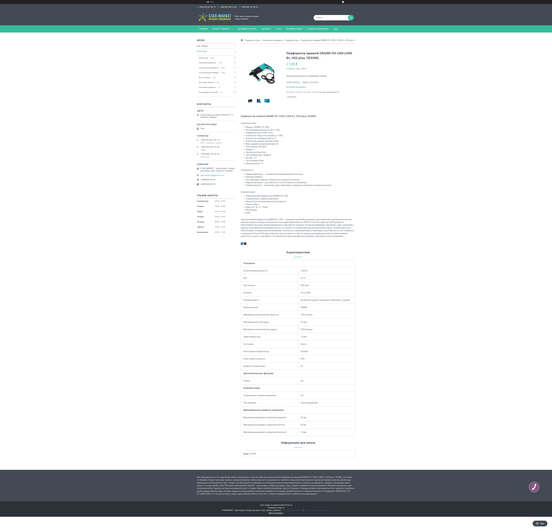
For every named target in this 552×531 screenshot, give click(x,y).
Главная (203, 29)
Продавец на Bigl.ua (276, 508)
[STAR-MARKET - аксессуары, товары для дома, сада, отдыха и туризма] (214, 22)
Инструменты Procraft (208, 92)
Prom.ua (288, 505)
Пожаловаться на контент (292, 510)
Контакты (266, 29)
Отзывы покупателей (318, 29)
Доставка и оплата (247, 29)
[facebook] (242, 244)
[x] (245, 244)
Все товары (202, 46)
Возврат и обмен (294, 29)
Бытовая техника (206, 82)
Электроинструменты (272, 40)
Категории (202, 51)
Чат (542, 523)
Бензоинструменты (207, 63)
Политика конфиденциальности (317, 510)
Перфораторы (291, 40)
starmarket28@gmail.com (212, 175)
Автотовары (204, 77)
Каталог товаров (220, 29)
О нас (278, 29)
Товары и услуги (252, 40)
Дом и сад (203, 58)
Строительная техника (209, 73)
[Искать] (351, 17)
